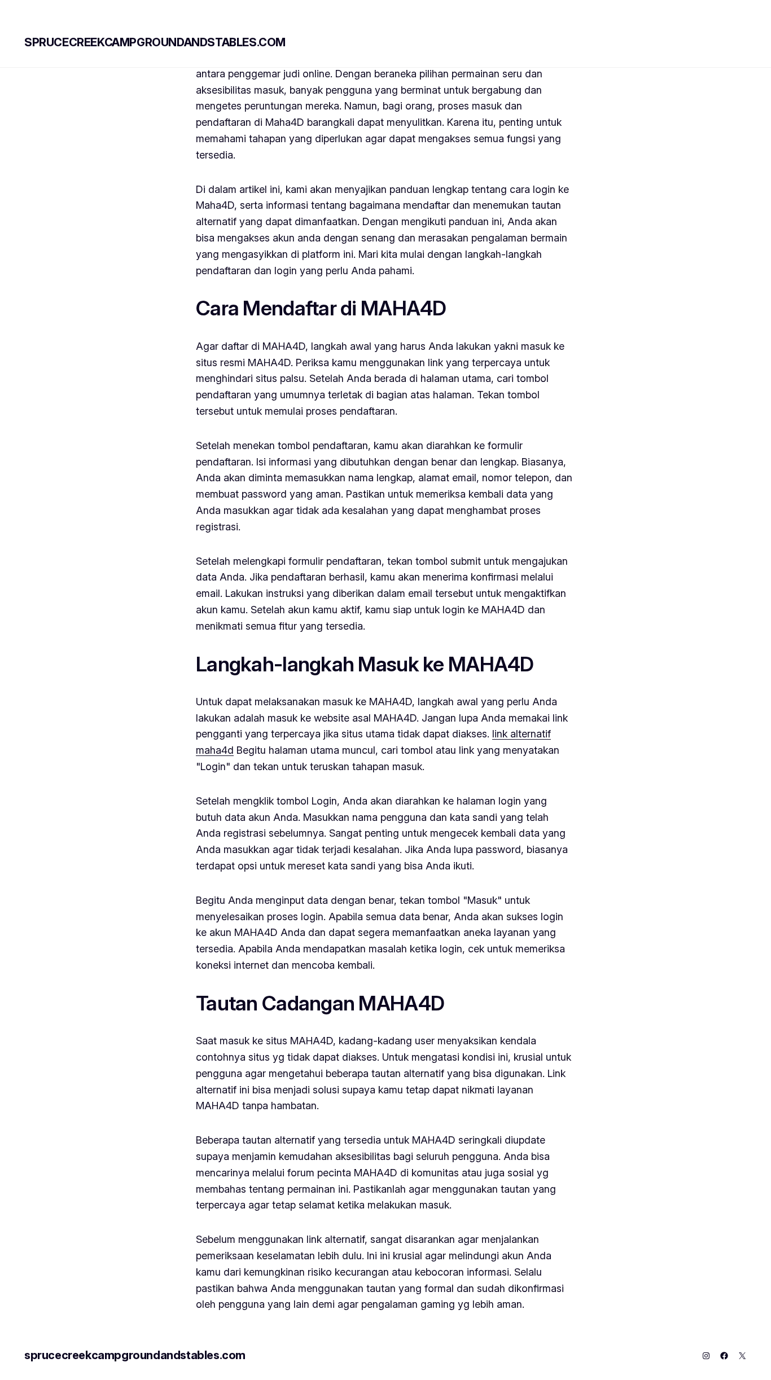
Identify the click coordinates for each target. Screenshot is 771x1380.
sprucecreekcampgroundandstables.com (155, 42)
